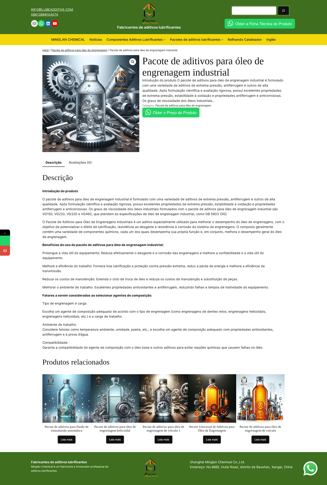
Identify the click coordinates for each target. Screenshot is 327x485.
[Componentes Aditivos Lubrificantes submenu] (164, 40)
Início (45, 50)
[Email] (5, 251)
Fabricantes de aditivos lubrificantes (149, 27)
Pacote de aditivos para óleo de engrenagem (79, 50)
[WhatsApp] (5, 241)
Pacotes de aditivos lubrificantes (195, 39)
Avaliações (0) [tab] (80, 162)
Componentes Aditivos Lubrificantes (135, 39)
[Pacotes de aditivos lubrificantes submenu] (222, 40)
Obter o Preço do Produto (174, 112)
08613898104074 (44, 14)
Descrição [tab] (54, 162)
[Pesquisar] (283, 10)
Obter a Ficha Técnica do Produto (263, 23)
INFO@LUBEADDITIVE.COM (52, 10)
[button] (132, 61)
